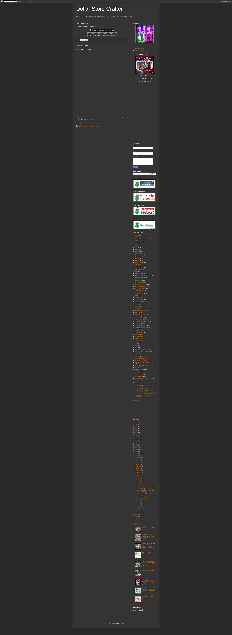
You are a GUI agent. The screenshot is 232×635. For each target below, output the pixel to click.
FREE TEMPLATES (139, 303)
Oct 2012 (138, 457)
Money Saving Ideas (140, 334)
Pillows (136, 355)
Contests (137, 264)
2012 (136, 451)
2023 (136, 428)
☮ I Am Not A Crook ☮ (140, 385)
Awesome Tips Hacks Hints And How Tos (145, 238)
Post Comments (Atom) (88, 119)
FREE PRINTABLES (139, 301)
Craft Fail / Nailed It (139, 269)
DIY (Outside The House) (141, 286)
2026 (136, 422)
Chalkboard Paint (139, 255)
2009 (136, 519)
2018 (136, 439)
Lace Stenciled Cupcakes (143, 485)
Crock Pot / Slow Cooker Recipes (143, 275)
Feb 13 (139, 503)
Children (137, 258)
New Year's (137, 340)
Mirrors (136, 329)
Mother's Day (138, 338)
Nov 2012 (138, 455)
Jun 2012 (138, 464)
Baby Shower (138, 242)
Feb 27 (139, 474)
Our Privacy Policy (139, 48)
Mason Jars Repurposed (141, 327)
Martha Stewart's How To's (141, 323)
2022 (136, 430)
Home (102, 117)
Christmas (137, 260)
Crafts (136, 271)
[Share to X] (84, 40)
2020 (136, 434)
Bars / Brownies (138, 243)
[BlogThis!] (82, 40)
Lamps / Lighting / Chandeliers (142, 321)
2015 (136, 445)
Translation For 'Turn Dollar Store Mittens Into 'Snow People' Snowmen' (145, 389)
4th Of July (137, 235)
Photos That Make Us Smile (141, 351)
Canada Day (138, 249)
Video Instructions (139, 374)
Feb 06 (139, 507)
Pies (136, 353)
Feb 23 (139, 476)
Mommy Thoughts (139, 332)
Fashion (137, 295)
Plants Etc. (137, 356)
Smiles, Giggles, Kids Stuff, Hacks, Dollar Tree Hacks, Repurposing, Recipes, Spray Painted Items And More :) (148, 546)
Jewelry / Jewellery (139, 318)
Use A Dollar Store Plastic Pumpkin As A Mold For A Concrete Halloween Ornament (148, 536)
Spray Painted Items (139, 365)
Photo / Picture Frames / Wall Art (142, 349)
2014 (136, 447)
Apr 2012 (138, 468)
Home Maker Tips (139, 312)
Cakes (136, 247)
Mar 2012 (138, 470)
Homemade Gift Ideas (140, 314)
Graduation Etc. (138, 306)
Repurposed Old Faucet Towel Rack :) (148, 597)
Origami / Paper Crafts (140, 342)
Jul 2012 (138, 462)
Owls (136, 343)
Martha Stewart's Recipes (141, 325)
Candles (137, 251)
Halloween (137, 308)
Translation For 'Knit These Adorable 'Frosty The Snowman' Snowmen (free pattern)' (145, 392)
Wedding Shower (139, 376)
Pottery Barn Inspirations (141, 358)
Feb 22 (139, 478)
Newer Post (79, 117)
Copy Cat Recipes (139, 268)
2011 (136, 514)
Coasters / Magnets (139, 262)
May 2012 (138, 466)
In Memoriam (138, 316)
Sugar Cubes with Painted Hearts (145, 494)
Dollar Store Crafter (99, 9)
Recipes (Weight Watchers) (141, 360)
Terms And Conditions (140, 50)
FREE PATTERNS (139, 299)
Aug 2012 (138, 460)
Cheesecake (138, 256)
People (136, 345)
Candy (136, 253)
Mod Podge (137, 330)
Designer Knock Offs (140, 279)
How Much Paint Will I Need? (142, 387)
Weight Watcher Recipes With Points (144, 378)
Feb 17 (139, 483)
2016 (136, 443)
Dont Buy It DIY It (139, 290)
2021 (136, 432)
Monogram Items (139, 336)
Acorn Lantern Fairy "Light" (148, 570)
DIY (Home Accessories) (141, 282)
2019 (136, 437)
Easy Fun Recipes (139, 294)
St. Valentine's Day (139, 369)
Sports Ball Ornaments (142, 498)
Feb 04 (139, 509)
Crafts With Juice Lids (140, 273)
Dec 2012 (138, 453)
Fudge (136, 305)
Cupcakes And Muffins (140, 277)
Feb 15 (139, 500)
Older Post (124, 117)
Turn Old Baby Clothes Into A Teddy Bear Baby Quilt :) (148, 526)
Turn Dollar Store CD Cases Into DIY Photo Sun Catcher (146, 491)
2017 (136, 441)
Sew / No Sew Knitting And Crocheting (144, 362)
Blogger (123, 623)
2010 (136, 516)
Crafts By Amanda (110, 35)
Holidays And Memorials (141, 310)
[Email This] (80, 40)
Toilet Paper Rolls (139, 373)
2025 (136, 424)
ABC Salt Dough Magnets (143, 496)
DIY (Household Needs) (140, 284)
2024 (136, 426)
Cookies (137, 266)
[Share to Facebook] (86, 40)
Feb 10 (139, 505)
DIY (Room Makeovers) (140, 288)
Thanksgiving (138, 371)
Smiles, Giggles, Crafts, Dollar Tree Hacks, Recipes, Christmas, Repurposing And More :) (149, 563)
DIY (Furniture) (138, 281)
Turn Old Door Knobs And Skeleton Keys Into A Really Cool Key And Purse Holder (149, 589)
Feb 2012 (138, 472)
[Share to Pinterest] (87, 40)
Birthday (137, 245)
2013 (136, 449)
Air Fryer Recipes (139, 237)
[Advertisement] (102, 103)
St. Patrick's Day (138, 367)
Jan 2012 (138, 512)
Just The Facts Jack (139, 319)
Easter (136, 292)
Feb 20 (139, 481)
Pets (136, 347)
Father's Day (138, 297)
